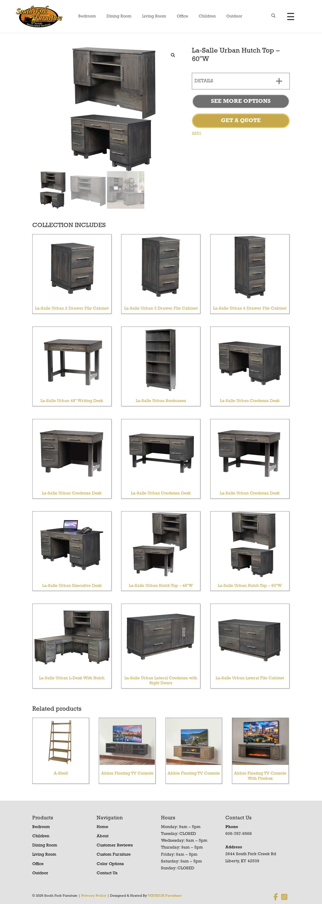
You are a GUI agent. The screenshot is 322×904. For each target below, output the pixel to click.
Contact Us (107, 873)
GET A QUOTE (241, 121)
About (102, 836)
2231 (196, 134)
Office (182, 16)
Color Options (110, 864)
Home (102, 827)
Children (207, 16)
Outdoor (234, 16)
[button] (173, 55)
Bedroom (87, 16)
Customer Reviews (115, 845)
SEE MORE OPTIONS (241, 101)
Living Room (154, 16)
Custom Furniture (114, 855)
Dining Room (119, 16)
